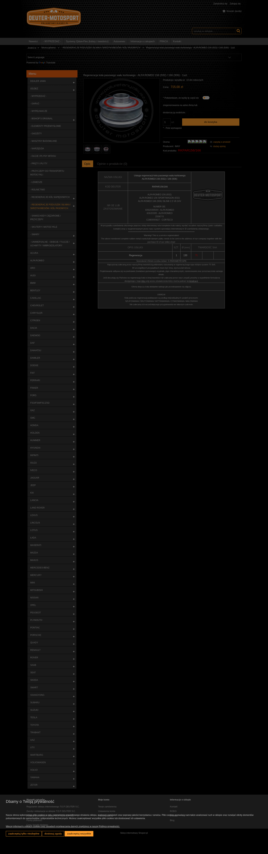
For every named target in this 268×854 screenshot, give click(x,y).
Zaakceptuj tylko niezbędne (23, 833)
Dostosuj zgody (53, 833)
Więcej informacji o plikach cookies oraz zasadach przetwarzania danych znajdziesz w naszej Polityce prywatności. (63, 826)
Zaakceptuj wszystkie (79, 833)
